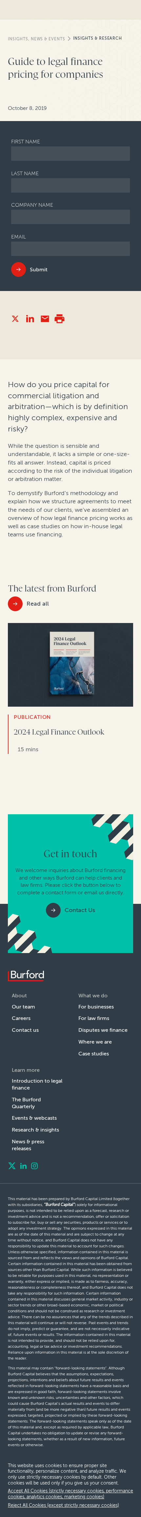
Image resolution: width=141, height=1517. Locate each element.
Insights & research (97, 38)
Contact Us (80, 910)
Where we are (95, 1042)
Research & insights (35, 1130)
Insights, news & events (36, 39)
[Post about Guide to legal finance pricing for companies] (15, 318)
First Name (25, 141)
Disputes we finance (103, 1030)
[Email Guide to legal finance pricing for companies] (44, 318)
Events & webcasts (34, 1118)
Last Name (25, 173)
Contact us (25, 1030)
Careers (21, 1018)
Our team (23, 1007)
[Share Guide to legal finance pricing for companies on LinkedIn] (30, 318)
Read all (38, 603)
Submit (39, 269)
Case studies (93, 1053)
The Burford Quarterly (26, 1103)
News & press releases (28, 1145)
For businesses (96, 1007)
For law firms (93, 1018)
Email (18, 237)
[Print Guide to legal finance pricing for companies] (59, 318)
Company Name (32, 205)
